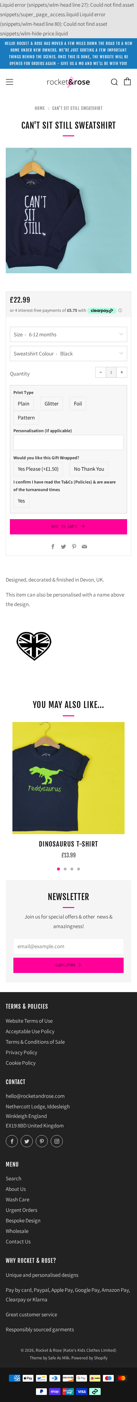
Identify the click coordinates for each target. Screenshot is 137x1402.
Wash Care (17, 1199)
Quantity (20, 373)
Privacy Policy (21, 1052)
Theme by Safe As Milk (49, 1358)
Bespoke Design (23, 1220)
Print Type (23, 392)
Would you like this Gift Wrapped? (46, 458)
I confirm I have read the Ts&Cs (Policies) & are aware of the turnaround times (64, 486)
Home (40, 108)
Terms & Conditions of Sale (35, 1041)
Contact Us (18, 1241)
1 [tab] (58, 869)
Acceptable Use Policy (30, 1031)
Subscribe (65, 965)
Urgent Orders (21, 1209)
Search (13, 1178)
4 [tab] (78, 869)
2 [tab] (65, 869)
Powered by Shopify (89, 1358)
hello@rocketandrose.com (35, 1095)
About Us (16, 1188)
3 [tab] (71, 869)
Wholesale (17, 1230)
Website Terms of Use (29, 1020)
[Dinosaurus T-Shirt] (68, 778)
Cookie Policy (21, 1062)
